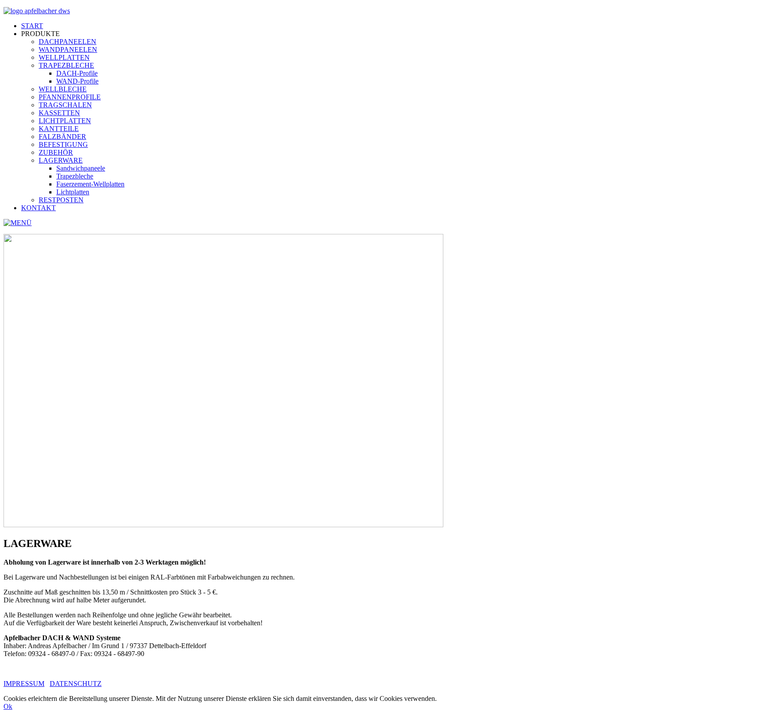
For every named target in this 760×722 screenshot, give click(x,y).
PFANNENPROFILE (70, 97)
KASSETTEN (59, 113)
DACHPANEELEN (67, 41)
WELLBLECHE (63, 89)
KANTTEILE (59, 128)
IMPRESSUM (24, 683)
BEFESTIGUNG (63, 144)
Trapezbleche (74, 176)
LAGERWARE (61, 160)
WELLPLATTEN (64, 57)
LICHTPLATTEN (65, 120)
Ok (8, 706)
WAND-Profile (77, 81)
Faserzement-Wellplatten (90, 184)
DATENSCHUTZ (76, 683)
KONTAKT (38, 207)
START (32, 25)
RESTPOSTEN (61, 200)
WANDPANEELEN (68, 49)
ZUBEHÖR (56, 152)
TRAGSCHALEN (65, 105)
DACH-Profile (77, 73)
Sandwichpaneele (80, 168)
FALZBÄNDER (62, 136)
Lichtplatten (72, 192)
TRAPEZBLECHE (66, 65)
